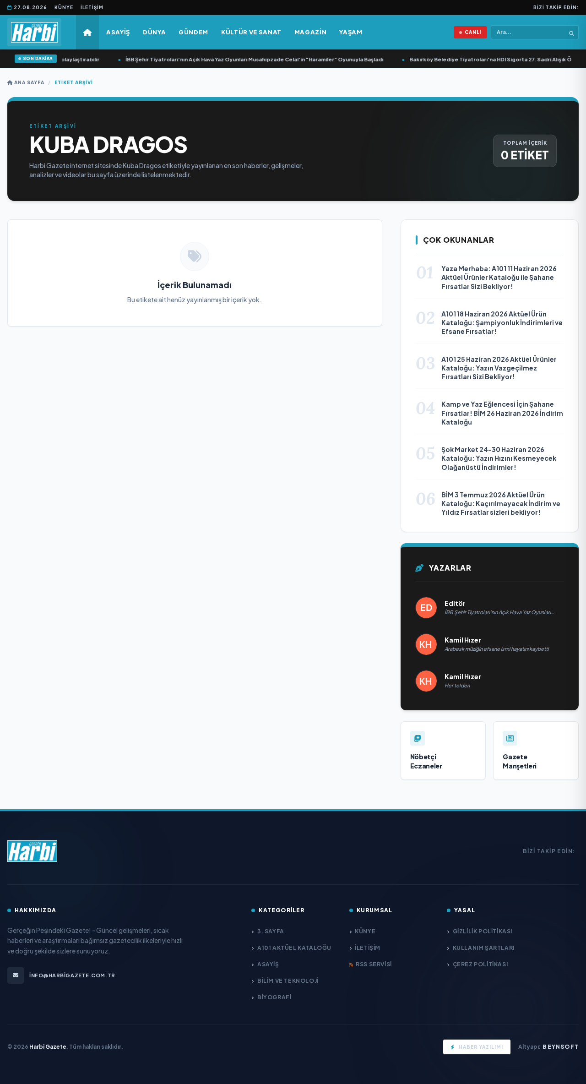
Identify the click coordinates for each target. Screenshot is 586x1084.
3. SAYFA (270, 931)
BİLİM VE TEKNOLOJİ (287, 980)
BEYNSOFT (561, 1046)
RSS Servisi (374, 964)
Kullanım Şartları (484, 947)
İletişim (92, 7)
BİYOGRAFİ (274, 997)
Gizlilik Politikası (482, 931)
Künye (63, 7)
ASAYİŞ (268, 964)
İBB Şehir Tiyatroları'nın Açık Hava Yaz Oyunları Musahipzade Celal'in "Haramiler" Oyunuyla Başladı (248, 59)
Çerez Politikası (480, 964)
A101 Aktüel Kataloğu (294, 947)
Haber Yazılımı (481, 1047)
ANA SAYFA (28, 82)
